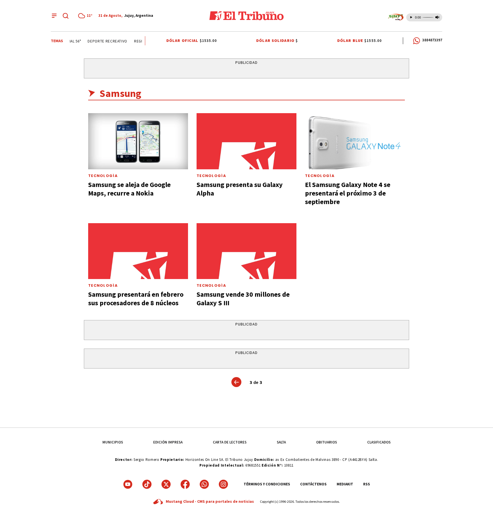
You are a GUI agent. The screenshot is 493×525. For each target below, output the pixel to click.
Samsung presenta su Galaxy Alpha (240, 189)
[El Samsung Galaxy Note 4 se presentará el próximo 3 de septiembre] (355, 141)
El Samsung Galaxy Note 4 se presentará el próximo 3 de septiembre (347, 193)
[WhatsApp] (204, 484)
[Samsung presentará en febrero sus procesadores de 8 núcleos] (138, 251)
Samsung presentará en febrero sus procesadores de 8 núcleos (135, 298)
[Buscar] (65, 15)
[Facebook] (185, 484)
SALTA (281, 442)
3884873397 (432, 40)
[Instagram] (223, 484)
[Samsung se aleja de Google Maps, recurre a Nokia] (138, 141)
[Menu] (54, 15)
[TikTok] (146, 484)
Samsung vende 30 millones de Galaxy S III (243, 298)
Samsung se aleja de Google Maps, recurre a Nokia (129, 189)
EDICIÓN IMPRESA (168, 442)
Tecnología (103, 175)
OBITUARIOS (326, 442)
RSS (366, 484)
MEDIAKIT (345, 484)
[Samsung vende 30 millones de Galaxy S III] (246, 251)
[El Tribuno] (246, 16)
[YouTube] (127, 484)
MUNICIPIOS (112, 442)
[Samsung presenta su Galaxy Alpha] (246, 141)
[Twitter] (166, 484)
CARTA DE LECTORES (229, 442)
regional (140, 41)
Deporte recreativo (105, 41)
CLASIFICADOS (379, 442)
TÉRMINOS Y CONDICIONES (267, 484)
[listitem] (86, 15)
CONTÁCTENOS (313, 484)
